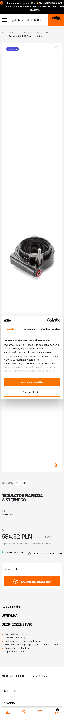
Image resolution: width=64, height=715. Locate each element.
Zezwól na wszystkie (32, 382)
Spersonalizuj (30, 392)
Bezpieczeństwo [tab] (17, 624)
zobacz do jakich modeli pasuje (47, 554)
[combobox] (20, 20)
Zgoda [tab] (10, 329)
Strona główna (9, 32)
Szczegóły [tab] (29, 329)
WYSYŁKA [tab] (10, 615)
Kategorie (26, 32)
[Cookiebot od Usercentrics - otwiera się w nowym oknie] (46, 320)
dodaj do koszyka (36, 581)
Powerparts (42, 32)
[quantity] (16, 569)
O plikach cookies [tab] (50, 329)
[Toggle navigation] (5, 20)
